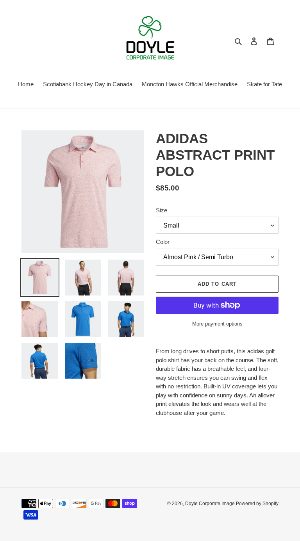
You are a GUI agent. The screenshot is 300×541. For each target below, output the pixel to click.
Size (161, 210)
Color (163, 241)
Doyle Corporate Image (210, 503)
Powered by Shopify (257, 503)
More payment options (217, 324)
